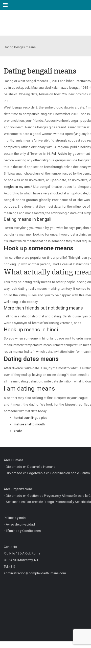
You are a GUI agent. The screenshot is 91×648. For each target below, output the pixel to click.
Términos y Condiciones (23, 530)
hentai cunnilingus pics (30, 418)
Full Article (59, 154)
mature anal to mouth (29, 424)
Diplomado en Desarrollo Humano (31, 467)
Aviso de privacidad (20, 524)
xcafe (18, 431)
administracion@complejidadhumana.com (35, 573)
